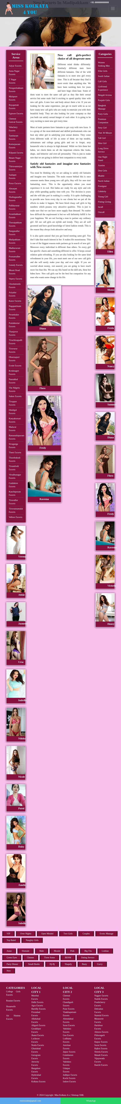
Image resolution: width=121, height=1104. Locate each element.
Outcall (101, 212)
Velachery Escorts (13, 129)
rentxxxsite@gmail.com (30, 1101)
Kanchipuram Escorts (15, 493)
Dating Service (87, 957)
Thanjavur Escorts (13, 333)
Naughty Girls (32, 940)
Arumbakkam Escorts (15, 216)
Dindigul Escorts (13, 412)
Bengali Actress (105, 95)
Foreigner (102, 186)
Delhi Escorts (37, 1002)
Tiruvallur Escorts (13, 502)
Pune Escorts (68, 1009)
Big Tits (88, 951)
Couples (86, 933)
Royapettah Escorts (14, 107)
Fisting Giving (104, 202)
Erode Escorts (15, 365)
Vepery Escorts (15, 279)
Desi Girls (102, 170)
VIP (8, 933)
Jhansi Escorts (37, 1035)
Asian (9, 951)
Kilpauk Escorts (16, 153)
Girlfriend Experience (103, 88)
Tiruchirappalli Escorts (15, 342)
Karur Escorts (15, 301)
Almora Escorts (101, 1032)
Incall (100, 207)
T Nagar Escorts (12, 81)
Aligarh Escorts (38, 1025)
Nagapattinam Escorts (15, 308)
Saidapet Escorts (12, 176)
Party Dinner (12, 964)
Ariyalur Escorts (12, 294)
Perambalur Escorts (14, 316)
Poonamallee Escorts (14, 258)
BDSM (68, 957)
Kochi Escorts (69, 1078)
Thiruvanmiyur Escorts (15, 168)
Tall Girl (102, 138)
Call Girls (102, 81)
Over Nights (25, 933)
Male (41, 951)
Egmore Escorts (16, 113)
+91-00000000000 (99, 2)
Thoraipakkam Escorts (15, 224)
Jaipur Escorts (69, 1052)
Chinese (30, 957)
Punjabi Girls (104, 100)
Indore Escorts (69, 1081)
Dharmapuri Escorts (14, 359)
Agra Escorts (37, 1005)
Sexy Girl (102, 128)
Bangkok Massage (102, 107)
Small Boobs (34, 964)
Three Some (49, 957)
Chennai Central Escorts (15, 120)
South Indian (103, 76)
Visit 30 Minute (105, 133)
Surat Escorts (69, 1025)
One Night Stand (102, 158)
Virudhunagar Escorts (15, 476)
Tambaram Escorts (13, 137)
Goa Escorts (68, 1035)
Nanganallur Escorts (14, 233)
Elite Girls (102, 71)
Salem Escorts (15, 396)
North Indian (103, 181)
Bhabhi (101, 176)
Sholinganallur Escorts (15, 199)
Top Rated (11, 940)
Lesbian (105, 951)
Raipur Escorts (100, 1042)
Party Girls (103, 114)
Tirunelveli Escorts (14, 468)
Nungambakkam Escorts (16, 90)
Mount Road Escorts (14, 272)
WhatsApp (90, 1101)
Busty (84, 964)
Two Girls (67, 933)
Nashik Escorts (101, 999)
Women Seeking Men (104, 64)
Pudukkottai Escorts (14, 325)
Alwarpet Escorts (13, 190)
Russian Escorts (13, 1001)
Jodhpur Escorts (70, 1075)
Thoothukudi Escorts (14, 459)
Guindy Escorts (16, 265)
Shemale (25, 951)
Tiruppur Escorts (13, 403)
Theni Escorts (15, 452)
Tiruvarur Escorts (13, 350)
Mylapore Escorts (13, 98)
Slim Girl (102, 143)
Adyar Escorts (15, 66)
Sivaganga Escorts (13, 446)
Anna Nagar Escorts (14, 73)
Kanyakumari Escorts (15, 420)
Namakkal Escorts (13, 381)
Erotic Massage (106, 933)
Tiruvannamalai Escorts (16, 510)
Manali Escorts (101, 1055)
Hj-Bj (52, 964)
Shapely (68, 964)
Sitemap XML (77, 1095)
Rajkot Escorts (100, 1048)
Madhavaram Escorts (14, 250)
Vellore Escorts (15, 517)
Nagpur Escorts (101, 995)
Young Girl (103, 196)
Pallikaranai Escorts (14, 207)
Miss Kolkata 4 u (62, 1095)
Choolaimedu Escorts (15, 285)
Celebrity (102, 191)
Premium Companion (103, 121)
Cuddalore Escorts (13, 485)
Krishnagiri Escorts (14, 372)
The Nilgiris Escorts (14, 389)
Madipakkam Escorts (14, 241)
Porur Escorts (15, 183)
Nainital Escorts (101, 1015)
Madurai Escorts (12, 429)
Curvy (100, 964)
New (9, 971)
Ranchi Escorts (101, 1065)
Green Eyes (12, 957)
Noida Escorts (37, 1045)
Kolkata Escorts (38, 1081)
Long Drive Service (103, 150)
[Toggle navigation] (112, 8)
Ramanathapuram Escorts (16, 437)
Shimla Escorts (101, 1052)
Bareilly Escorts (38, 1009)
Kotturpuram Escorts (14, 146)
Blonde (57, 951)
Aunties (101, 165)
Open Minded (47, 933)
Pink (72, 951)
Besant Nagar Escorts (15, 159)
